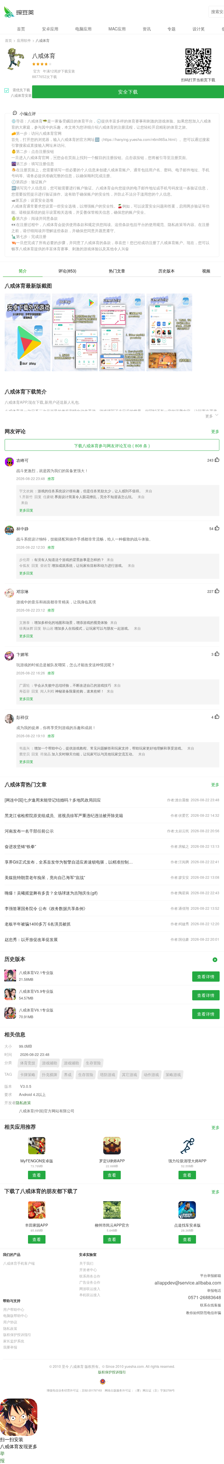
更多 (215, 431)
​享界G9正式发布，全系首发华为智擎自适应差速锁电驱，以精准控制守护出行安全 (69, 862)
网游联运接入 (89, 1288)
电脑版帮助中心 (15, 1315)
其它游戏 (129, 1074)
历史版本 (166, 271)
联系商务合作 (89, 1275)
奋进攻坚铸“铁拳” (20, 846)
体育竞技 (27, 1063)
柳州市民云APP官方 (112, 1225)
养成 (67, 1074)
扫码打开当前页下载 (198, 79)
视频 (206, 271)
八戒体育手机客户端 (19, 1263)
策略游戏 (173, 1074)
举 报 (2, 1457)
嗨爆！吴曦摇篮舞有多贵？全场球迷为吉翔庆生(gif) (51, 893)
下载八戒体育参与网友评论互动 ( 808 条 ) (112, 445)
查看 (36, 1175)
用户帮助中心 (13, 1309)
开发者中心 (88, 1269)
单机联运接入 (89, 1294)
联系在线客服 (210, 1304)
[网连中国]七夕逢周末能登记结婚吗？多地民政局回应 (53, 800)
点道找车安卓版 (187, 1225)
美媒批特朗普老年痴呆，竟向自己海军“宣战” (45, 877)
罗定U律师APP (112, 1160)
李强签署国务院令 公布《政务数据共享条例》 (46, 908)
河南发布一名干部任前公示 (29, 831)
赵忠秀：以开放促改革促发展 (31, 939)
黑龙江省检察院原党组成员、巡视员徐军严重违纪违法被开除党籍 (64, 815)
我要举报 (10, 1346)
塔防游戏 (107, 1074)
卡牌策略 (27, 1074)
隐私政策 (23, 1102)
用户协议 (10, 1321)
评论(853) (67, 271)
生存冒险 (93, 1063)
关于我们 (86, 1263)
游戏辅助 (49, 1063)
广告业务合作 (89, 1282)
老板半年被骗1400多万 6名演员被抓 (38, 924)
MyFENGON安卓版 (36, 1160)
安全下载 (128, 91)
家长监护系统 (13, 1340)
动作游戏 (151, 1074)
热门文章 (117, 271)
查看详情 (206, 976)
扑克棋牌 (49, 1074)
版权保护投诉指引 (17, 1334)
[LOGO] (19, 12)
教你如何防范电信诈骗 (203, 1312)
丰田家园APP (36, 1225)
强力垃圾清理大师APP (187, 1160)
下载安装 (68, 70)
